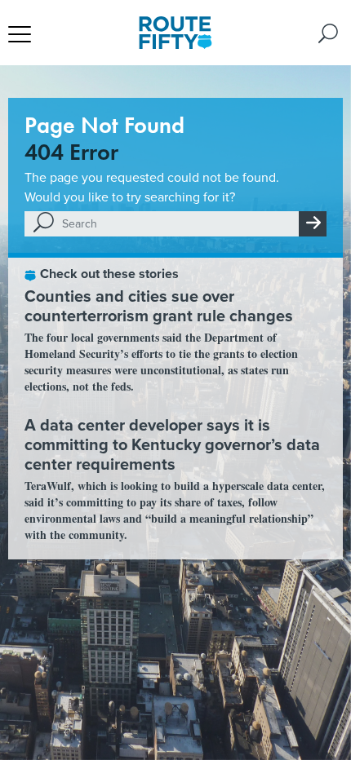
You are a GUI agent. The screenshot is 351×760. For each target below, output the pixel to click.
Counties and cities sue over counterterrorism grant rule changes (158, 306)
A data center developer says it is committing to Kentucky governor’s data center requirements (172, 444)
